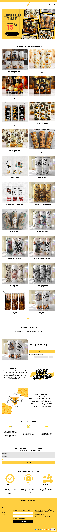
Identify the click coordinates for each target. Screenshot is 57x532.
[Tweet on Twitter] (36, 354)
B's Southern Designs (11, 528)
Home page (46, 356)
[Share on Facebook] (34, 354)
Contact (3, 512)
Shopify (20, 528)
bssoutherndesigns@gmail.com (42, 516)
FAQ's (3, 518)
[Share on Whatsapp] (40, 354)
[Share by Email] (42, 354)
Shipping (3, 514)
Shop (3, 510)
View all (28, 318)
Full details (32, 359)
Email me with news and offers (8, 459)
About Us (4, 516)
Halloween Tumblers (38, 356)
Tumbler (31, 341)
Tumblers (51, 356)
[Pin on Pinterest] (38, 354)
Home (3, 509)
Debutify (3, 529)
